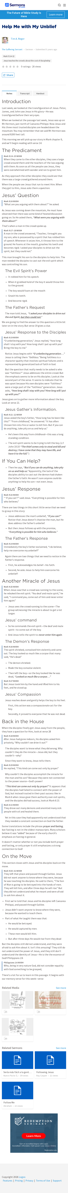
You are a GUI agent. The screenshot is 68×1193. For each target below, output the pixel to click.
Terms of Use (43, 1180)
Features (7, 1180)
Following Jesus (45, 1072)
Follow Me (9, 1102)
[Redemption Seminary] (34, 1133)
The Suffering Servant (12, 49)
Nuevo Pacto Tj (10, 1075)
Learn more (55, 14)
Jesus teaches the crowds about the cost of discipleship (26, 60)
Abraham (7, 1105)
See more (61, 987)
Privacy (29, 1180)
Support (57, 1180)
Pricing (19, 1180)
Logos (21, 1176)
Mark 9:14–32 (8, 56)
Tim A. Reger (18, 38)
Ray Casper (41, 1075)
